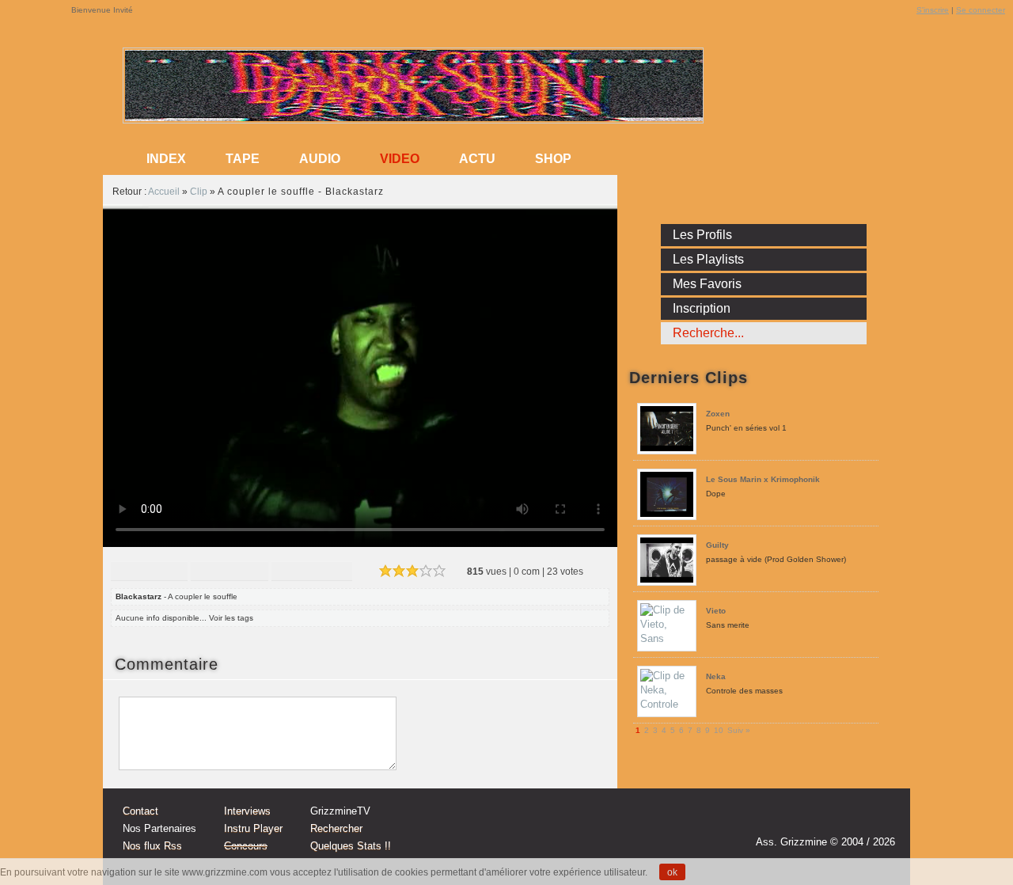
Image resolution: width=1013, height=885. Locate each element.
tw (848, 819)
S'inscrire (932, 10)
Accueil (164, 191)
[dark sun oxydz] (414, 117)
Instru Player (253, 828)
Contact (140, 811)
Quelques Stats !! (350, 846)
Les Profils (702, 234)
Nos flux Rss (152, 846)
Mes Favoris (707, 284)
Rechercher (336, 828)
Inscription (701, 308)
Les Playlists (708, 259)
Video (399, 158)
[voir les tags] (259, 617)
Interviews (247, 811)
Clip (198, 191)
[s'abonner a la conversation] (228, 664)
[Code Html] (311, 573)
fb (878, 819)
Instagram (818, 819)
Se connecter (980, 10)
